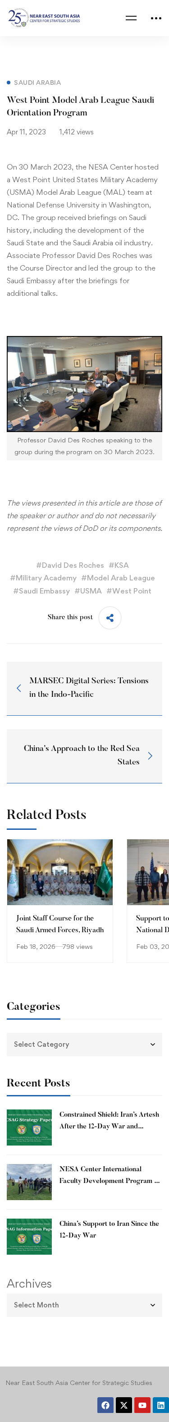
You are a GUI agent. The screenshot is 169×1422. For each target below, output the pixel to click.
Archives (29, 1283)
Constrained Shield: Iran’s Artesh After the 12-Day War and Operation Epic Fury (109, 1127)
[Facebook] (105, 1405)
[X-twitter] (124, 1405)
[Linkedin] (161, 1405)
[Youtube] (142, 1405)
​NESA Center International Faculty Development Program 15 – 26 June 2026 (109, 1181)
